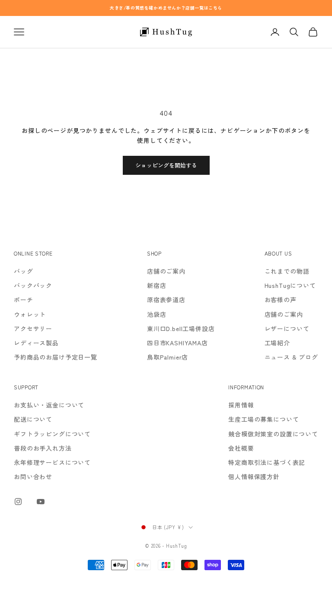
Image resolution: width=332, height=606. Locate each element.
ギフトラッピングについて (52, 433)
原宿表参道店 (166, 299)
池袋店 (156, 314)
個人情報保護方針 (254, 476)
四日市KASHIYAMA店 (177, 342)
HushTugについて (290, 285)
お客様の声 (281, 299)
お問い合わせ (33, 476)
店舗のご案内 (166, 271)
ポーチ (23, 299)
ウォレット (30, 314)
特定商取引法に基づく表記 (266, 462)
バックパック (33, 285)
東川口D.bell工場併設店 (181, 328)
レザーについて (287, 328)
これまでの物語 (287, 271)
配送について (33, 419)
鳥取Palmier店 (167, 357)
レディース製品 (36, 342)
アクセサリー (33, 328)
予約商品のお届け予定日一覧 (55, 357)
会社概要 (241, 448)
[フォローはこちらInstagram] (18, 501)
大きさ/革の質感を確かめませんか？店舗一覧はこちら (166, 7)
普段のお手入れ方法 (43, 448)
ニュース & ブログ (291, 357)
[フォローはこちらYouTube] (40, 501)
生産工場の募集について (263, 419)
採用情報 (241, 405)
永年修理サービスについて (52, 462)
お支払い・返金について (49, 405)
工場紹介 (277, 342)
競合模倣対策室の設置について (273, 433)
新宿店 (156, 285)
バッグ (23, 271)
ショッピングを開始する (166, 165)
